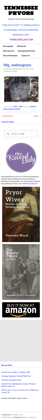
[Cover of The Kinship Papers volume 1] (21, 272)
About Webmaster (10, 55)
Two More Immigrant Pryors (11, 380)
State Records (8, 51)
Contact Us (25, 55)
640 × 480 (18, 106)
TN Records (21, 46)
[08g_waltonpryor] (21, 102)
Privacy (10, 417)
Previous (7, 116)
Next (37, 116)
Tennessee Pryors (21, 10)
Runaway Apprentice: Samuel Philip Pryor (16, 376)
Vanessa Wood (10, 71)
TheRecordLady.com (21, 39)
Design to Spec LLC (30, 417)
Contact (3, 417)
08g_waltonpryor (17, 65)
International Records (26, 51)
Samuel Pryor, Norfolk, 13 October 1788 (16, 372)
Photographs (8, 46)
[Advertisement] (21, 340)
